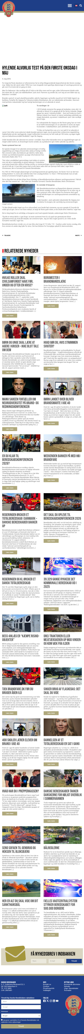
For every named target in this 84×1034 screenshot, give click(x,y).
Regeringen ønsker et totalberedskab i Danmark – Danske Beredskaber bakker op (19, 520)
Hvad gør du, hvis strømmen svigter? (61, 344)
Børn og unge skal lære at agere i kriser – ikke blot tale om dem (20, 346)
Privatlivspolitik (48, 988)
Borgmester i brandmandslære (55, 279)
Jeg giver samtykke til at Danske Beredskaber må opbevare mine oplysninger (20, 1021)
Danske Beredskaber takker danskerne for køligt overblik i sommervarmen (63, 795)
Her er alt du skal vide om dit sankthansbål (20, 903)
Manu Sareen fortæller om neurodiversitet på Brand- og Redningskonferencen (20, 403)
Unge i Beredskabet (71, 988)
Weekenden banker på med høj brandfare (62, 458)
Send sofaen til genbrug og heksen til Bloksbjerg (19, 850)
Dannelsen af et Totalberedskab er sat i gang (62, 742)
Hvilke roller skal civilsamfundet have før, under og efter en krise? (17, 281)
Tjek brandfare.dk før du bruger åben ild (17, 691)
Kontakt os (47, 984)
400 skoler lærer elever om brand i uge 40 (19, 742)
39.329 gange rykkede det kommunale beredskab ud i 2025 (60, 583)
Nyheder (67, 986)
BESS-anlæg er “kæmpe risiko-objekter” (20, 638)
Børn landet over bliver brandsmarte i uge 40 (59, 401)
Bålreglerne (51, 848)
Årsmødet (67, 990)
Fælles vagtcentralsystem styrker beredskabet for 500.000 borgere (60, 905)
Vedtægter (47, 990)
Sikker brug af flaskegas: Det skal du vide (62, 691)
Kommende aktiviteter (72, 984)
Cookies (46, 986)
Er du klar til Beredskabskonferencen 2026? (17, 460)
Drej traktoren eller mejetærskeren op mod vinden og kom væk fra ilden (62, 640)
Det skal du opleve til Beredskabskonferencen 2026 (62, 517)
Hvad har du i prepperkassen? (20, 791)
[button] (69, 5)
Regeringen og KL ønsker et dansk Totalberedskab (19, 581)
